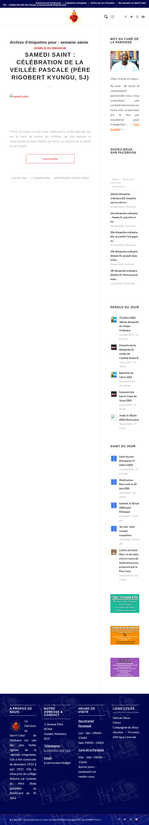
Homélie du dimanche (50, 48)
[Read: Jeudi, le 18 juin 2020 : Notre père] (113, 417)
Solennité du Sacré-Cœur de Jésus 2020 (128, 396)
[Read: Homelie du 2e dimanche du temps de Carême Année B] (113, 347)
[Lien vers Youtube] (143, 17)
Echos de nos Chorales (102, 3)
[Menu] (113, 16)
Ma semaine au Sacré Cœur (132, 3)
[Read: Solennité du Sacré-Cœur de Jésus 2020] (113, 394)
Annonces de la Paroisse (48, 3)
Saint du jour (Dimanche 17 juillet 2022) (127, 460)
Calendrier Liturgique (76, 3)
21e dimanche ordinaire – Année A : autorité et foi (124, 217)
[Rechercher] (104, 16)
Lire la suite (50, 158)
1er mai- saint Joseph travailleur (127, 531)
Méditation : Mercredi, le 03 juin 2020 (128, 484)
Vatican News (122, 718)
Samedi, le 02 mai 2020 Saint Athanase (129, 507)
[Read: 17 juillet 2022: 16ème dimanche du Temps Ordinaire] (113, 319)
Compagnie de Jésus (126, 727)
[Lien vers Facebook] (126, 17)
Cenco (117, 722)
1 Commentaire (40, 178)
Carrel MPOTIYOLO (91, 819)
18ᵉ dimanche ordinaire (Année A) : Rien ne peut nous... (124, 275)
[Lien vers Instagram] (137, 17)
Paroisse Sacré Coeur (74, 178)
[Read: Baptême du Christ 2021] (113, 374)
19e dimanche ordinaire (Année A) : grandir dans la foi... (124, 255)
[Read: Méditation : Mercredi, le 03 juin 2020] (113, 482)
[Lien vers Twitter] (131, 17)
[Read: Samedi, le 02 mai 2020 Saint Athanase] (113, 505)
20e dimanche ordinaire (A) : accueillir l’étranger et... (124, 236)
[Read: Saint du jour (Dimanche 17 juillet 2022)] (113, 458)
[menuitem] (48, 3)
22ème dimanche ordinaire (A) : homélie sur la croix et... (123, 198)
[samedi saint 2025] (50, 109)
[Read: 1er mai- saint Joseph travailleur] (113, 528)
